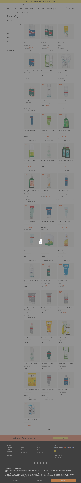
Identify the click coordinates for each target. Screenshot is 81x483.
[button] (41, 240)
